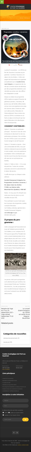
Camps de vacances (7, 378)
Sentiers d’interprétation (9, 380)
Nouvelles (27, 18)
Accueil (21, 18)
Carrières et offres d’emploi (10, 391)
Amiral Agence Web (23, 445)
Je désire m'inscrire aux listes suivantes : (13, 410)
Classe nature (6, 382)
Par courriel (6, 369)
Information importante (10, 338)
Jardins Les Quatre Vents (9, 384)
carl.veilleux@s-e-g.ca (10, 213)
